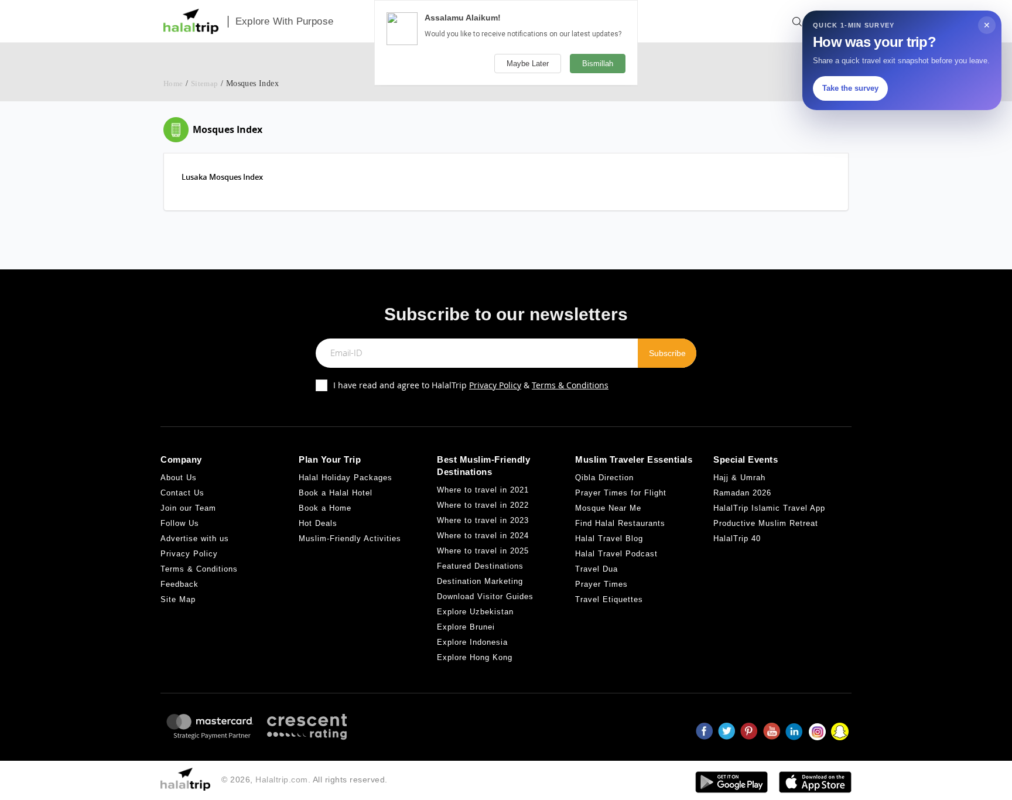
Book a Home (325, 508)
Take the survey (850, 88)
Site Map (178, 599)
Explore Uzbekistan (475, 611)
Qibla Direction (604, 477)
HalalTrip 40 (737, 538)
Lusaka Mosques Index (222, 177)
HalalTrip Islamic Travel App (769, 508)
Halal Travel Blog (609, 538)
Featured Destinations (480, 566)
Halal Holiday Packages (345, 477)
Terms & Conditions (570, 385)
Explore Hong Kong (474, 657)
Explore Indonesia (472, 642)
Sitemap (204, 83)
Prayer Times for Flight (620, 492)
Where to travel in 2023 (483, 520)
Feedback (179, 584)
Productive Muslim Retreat (765, 523)
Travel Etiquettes (609, 599)
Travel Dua (596, 569)
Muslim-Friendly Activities (350, 538)
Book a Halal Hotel (335, 492)
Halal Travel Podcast (616, 553)
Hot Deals (318, 523)
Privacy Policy (495, 385)
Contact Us (182, 492)
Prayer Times (601, 584)
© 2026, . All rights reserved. (304, 779)
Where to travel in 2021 (483, 490)
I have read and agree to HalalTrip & (470, 385)
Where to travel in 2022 (483, 505)
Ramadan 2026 (742, 492)
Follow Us (179, 523)
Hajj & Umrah (739, 477)
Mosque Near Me (608, 508)
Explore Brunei (466, 627)
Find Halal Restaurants (620, 523)
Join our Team (188, 508)
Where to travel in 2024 (483, 535)
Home (173, 83)
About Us (178, 477)
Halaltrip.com (281, 779)
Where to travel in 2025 (483, 550)
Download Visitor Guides (485, 596)
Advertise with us (194, 538)
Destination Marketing (480, 581)
